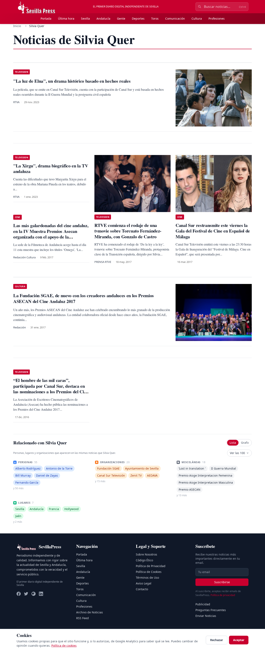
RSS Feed (82, 618)
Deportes (138, 18)
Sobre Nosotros (146, 554)
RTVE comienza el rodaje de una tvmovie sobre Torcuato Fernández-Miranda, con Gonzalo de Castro (127, 231)
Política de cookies (64, 645)
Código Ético (144, 560)
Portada (46, 18)
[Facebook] (19, 594)
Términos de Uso (147, 577)
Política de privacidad (223, 595)
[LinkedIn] (41, 594)
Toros (155, 18)
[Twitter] (26, 594)
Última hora (66, 18)
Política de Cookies (148, 572)
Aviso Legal (143, 583)
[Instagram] (33, 594)
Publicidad (202, 604)
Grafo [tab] (245, 443)
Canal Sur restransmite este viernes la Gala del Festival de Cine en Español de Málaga (213, 231)
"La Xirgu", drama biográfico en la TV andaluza (50, 168)
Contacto (142, 589)
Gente (121, 18)
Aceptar (238, 640)
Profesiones (216, 18)
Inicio (17, 26)
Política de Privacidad (150, 566)
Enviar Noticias (205, 616)
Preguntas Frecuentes (210, 610)
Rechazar (216, 640)
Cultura (197, 18)
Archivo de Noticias (89, 612)
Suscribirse (222, 582)
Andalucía (103, 18)
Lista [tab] (233, 443)
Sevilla (85, 18)
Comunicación (175, 18)
